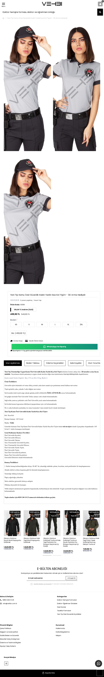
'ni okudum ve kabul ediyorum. (53, 584)
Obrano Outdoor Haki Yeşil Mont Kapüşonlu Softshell (32, 540)
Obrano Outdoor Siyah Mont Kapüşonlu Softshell (12, 540)
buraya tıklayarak (71, 374)
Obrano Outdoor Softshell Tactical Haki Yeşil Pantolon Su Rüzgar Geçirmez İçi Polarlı (51, 542)
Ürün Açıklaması (13, 363)
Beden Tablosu (32, 363)
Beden (13, 320)
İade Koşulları (76, 363)
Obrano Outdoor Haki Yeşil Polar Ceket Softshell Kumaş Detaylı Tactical (91, 541)
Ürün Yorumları (94, 363)
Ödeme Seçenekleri (55, 363)
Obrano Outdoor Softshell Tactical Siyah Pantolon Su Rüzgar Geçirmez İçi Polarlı (71, 542)
